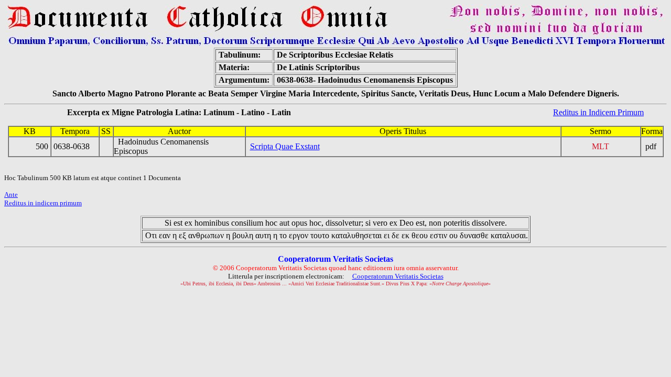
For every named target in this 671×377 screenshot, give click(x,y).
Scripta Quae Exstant (285, 146)
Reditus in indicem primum (43, 203)
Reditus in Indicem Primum (598, 112)
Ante (11, 194)
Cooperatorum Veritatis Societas (397, 276)
